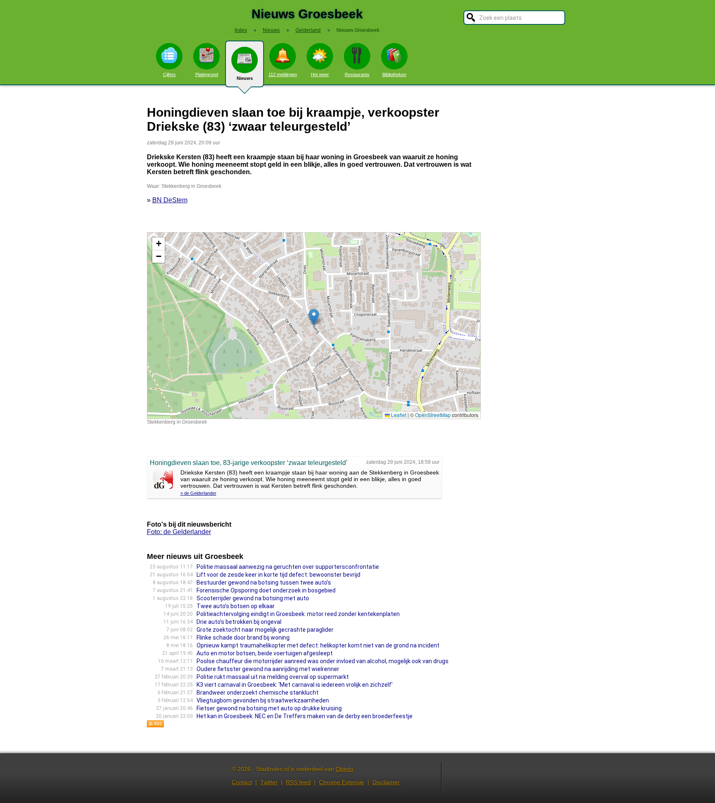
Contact (242, 782)
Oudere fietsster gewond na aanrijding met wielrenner (268, 669)
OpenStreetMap (433, 414)
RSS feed (298, 782)
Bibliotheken (394, 74)
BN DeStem (169, 200)
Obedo (344, 769)
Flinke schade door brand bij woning (243, 637)
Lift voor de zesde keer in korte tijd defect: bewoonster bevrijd (278, 574)
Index (241, 30)
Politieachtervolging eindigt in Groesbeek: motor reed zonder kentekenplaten (298, 614)
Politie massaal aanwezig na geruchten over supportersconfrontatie (288, 566)
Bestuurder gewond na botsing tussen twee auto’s (264, 582)
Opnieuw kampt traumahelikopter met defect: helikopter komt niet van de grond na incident (318, 645)
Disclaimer (386, 782)
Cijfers (169, 74)
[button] (314, 317)
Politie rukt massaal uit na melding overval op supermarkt (273, 677)
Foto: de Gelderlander (179, 531)
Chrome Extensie (341, 782)
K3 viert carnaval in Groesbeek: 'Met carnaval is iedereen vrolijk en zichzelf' (295, 684)
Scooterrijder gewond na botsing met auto (253, 598)
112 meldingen (283, 74)
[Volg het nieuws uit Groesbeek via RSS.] (155, 725)
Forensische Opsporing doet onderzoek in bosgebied (266, 590)
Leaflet (398, 414)
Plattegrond (206, 74)
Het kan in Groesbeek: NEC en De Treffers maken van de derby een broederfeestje (305, 716)
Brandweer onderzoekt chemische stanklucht (258, 692)
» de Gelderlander (198, 493)
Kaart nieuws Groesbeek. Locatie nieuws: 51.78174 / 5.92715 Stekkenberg (312, 325)
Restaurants (357, 74)
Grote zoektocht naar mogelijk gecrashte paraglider (265, 629)
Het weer (320, 74)
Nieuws (245, 78)
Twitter (269, 782)
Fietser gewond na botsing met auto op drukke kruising (269, 708)
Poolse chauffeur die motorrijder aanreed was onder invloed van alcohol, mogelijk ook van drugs (323, 661)
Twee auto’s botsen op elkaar (236, 606)
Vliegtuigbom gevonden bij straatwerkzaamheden (263, 700)
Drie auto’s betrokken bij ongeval (239, 621)
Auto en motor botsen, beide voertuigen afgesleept (265, 653)
